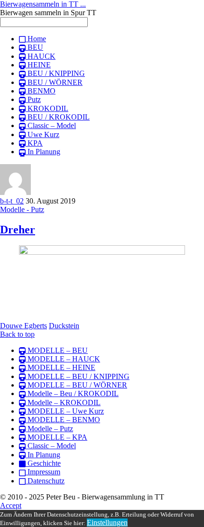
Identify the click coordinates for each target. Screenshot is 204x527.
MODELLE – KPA (56, 437)
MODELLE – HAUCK (63, 359)
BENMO (41, 91)
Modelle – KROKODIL (63, 402)
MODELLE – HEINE (60, 367)
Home (36, 39)
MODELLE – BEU (57, 350)
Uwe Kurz (42, 134)
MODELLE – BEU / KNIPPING (78, 376)
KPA (34, 143)
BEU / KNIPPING (55, 73)
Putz (33, 99)
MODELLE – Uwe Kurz (65, 411)
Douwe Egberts (23, 326)
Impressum (43, 472)
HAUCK (41, 56)
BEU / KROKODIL (58, 117)
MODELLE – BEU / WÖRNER (76, 385)
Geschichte (43, 463)
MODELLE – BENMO (63, 420)
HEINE (38, 65)
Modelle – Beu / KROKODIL (72, 393)
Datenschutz (45, 481)
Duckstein (64, 326)
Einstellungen (107, 522)
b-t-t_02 (12, 201)
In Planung (43, 152)
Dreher (17, 229)
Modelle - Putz (22, 209)
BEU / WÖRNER (54, 82)
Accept (10, 505)
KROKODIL (47, 108)
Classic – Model (51, 125)
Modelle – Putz (49, 429)
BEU (34, 47)
